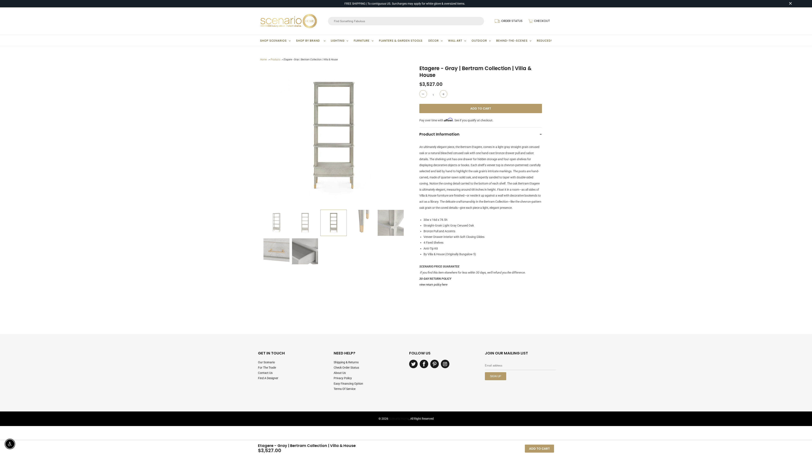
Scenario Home (399, 418)
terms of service (344, 389)
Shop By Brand (309, 41)
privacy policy (343, 378)
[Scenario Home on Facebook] (424, 364)
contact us (265, 373)
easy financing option (348, 383)
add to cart (539, 448)
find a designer (268, 378)
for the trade (267, 367)
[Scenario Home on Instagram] (445, 364)
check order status (346, 367)
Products (275, 59)
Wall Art (455, 41)
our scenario (266, 362)
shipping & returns (346, 362)
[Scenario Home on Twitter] (413, 364)
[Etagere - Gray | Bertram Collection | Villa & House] (333, 136)
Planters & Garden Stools (400, 41)
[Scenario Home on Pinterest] (434, 364)
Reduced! (544, 41)
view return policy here (433, 284)
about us (340, 373)
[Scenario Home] (288, 21)
